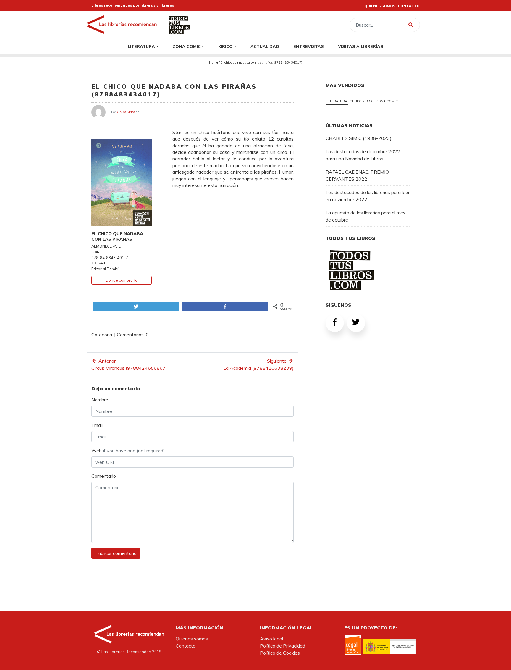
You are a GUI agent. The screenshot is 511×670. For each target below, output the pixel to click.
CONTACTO (409, 6)
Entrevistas (308, 46)
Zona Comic (187, 46)
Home (213, 62)
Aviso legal (271, 639)
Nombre (99, 400)
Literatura (141, 46)
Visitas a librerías (360, 46)
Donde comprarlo (122, 280)
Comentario (103, 476)
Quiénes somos (192, 639)
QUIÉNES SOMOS (379, 6)
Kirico (225, 46)
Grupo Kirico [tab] (362, 101)
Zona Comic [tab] (387, 101)
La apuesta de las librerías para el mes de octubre (365, 216)
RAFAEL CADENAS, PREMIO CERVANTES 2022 (357, 175)
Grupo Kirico (126, 111)
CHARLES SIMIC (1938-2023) (359, 138)
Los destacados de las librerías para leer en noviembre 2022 (368, 195)
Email (97, 425)
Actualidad (264, 46)
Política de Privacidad (282, 646)
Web (128, 450)
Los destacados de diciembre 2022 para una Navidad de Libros (363, 155)
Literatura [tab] (337, 101)
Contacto (185, 646)
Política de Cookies (280, 653)
